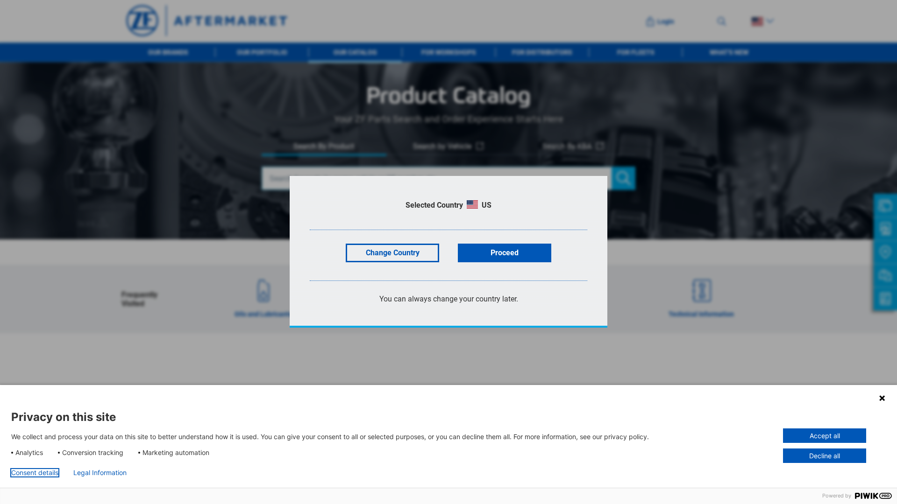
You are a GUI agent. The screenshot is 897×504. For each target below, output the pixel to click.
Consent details (34, 472)
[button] (882, 398)
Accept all (825, 436)
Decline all (824, 456)
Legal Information (100, 472)
